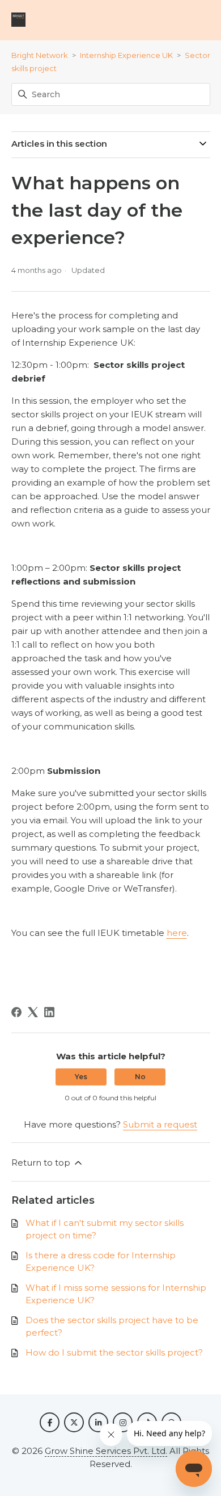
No (140, 1076)
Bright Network (39, 55)
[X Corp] (33, 1012)
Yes (81, 1076)
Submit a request (160, 1124)
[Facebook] (16, 1012)
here (177, 932)
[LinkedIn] (49, 1012)
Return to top (42, 1162)
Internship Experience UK (126, 55)
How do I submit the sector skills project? (114, 1352)
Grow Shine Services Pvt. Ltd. (106, 1450)
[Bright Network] (18, 20)
